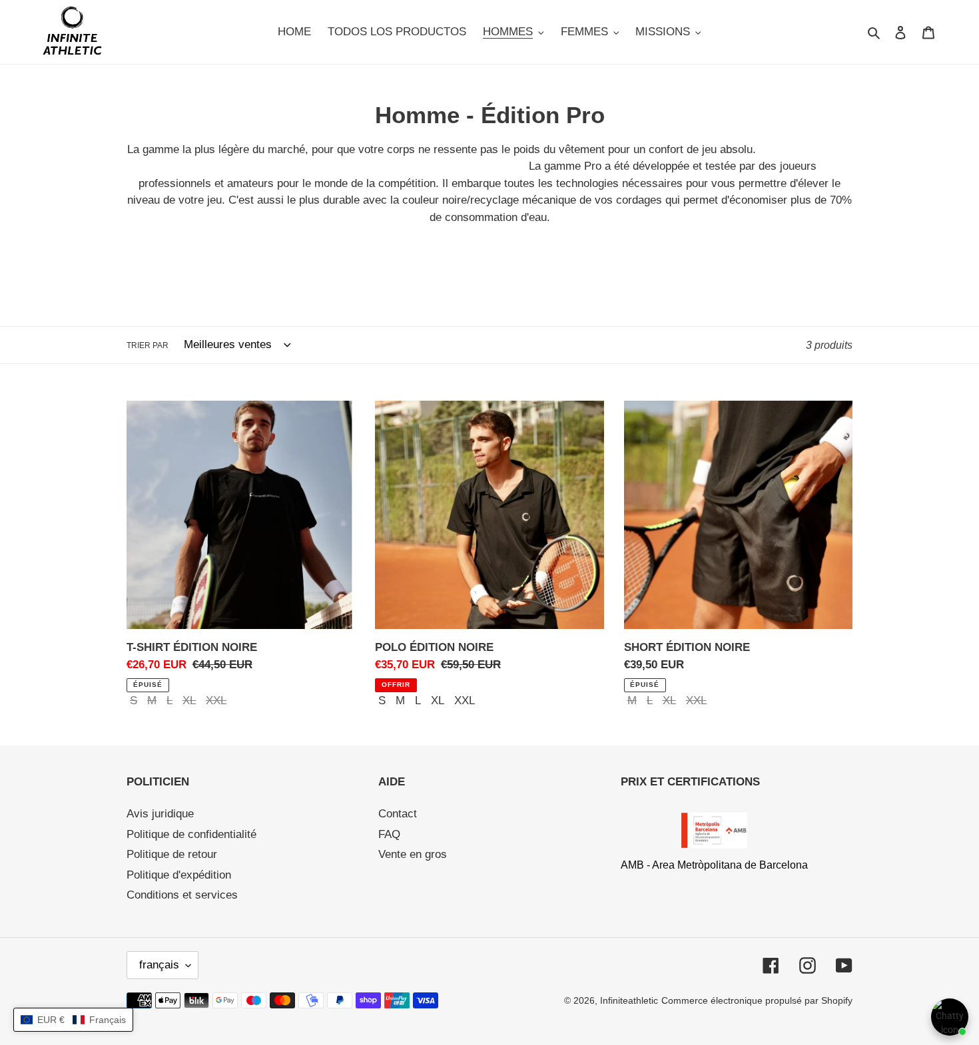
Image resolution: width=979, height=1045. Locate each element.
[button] (73, 1019)
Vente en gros (412, 854)
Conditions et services (182, 895)
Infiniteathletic (629, 1000)
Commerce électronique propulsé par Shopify (756, 1000)
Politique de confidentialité (191, 834)
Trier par (147, 345)
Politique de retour (172, 854)
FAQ (389, 834)
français (159, 964)
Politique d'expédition (179, 875)
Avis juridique (160, 813)
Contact (397, 813)
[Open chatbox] (949, 1017)
